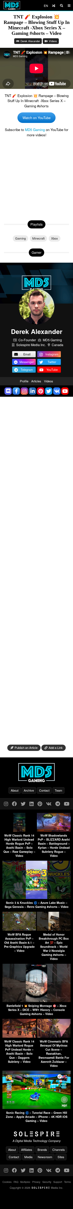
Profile (24, 381)
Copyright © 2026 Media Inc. (36, 1188)
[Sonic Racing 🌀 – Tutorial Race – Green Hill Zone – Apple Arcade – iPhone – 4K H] (36, 1108)
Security (46, 1181)
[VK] (49, 803)
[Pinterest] (40, 803)
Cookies (7, 1181)
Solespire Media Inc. (31, 344)
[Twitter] (23, 803)
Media (28, 1157)
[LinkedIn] (31, 803)
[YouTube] (66, 803)
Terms (67, 1181)
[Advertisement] (36, 177)
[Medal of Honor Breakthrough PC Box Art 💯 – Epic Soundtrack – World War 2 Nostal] (54, 929)
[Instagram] (6, 803)
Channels (58, 1149)
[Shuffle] (53, 5)
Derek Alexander (30, 41)
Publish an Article (26, 747)
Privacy (36, 1181)
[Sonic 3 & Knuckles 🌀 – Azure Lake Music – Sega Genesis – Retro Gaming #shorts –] (36, 898)
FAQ (16, 1181)
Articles (36, 381)
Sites (61, 1157)
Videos (53, 41)
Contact (44, 790)
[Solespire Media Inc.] (36, 1134)
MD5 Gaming (35, 129)
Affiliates (26, 1149)
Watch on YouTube (36, 117)
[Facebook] (14, 803)
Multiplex (25, 1181)
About (14, 790)
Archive (29, 790)
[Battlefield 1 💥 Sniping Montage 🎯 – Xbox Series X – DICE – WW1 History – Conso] (36, 1001)
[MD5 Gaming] (36, 772)
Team (58, 790)
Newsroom (45, 1157)
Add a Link (56, 747)
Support (57, 1181)
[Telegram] (57, 803)
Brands (42, 1149)
